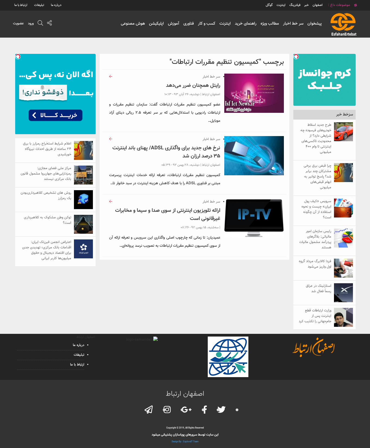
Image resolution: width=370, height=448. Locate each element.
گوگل (269, 5)
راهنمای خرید (246, 24)
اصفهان (318, 5)
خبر (306, 5)
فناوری (188, 24)
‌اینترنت (281, 5)
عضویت (18, 23)
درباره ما (56, 5)
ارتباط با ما (20, 5)
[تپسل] (296, 56)
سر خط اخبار (293, 24)
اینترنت (225, 24)
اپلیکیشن (156, 24)
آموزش (173, 24)
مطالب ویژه (270, 24)
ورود (31, 23)
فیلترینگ (294, 5)
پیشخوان (314, 24)
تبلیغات (39, 5)
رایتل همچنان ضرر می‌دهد (193, 86)
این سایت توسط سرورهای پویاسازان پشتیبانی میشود (185, 434)
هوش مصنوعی (133, 24)
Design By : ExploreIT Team (185, 441)
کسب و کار (206, 24)
